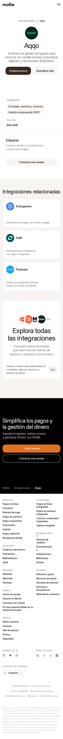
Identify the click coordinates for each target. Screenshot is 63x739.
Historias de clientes (47, 582)
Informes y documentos (43, 588)
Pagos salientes (11, 533)
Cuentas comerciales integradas (47, 520)
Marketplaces (10, 558)
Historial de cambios (42, 541)
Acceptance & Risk (12, 538)
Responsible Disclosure (41, 691)
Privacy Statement (19, 691)
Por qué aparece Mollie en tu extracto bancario (18, 608)
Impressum (32, 696)
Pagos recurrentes (12, 521)
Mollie (6, 488)
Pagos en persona (12, 516)
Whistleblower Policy (15, 696)
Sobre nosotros (11, 621)
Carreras (7, 626)
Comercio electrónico (14, 549)
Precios (6, 634)
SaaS (5, 562)
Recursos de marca (46, 578)
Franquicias (9, 553)
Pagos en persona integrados (46, 512)
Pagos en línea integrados (44, 505)
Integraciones (26, 21)
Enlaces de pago (11, 512)
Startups (7, 582)
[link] (22, 319)
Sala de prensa (10, 630)
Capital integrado (45, 525)
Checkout (8, 508)
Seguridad (8, 638)
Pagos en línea (10, 503)
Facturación (9, 525)
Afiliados (7, 574)
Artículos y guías (45, 574)
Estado (40, 562)
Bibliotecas (42, 558)
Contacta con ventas (14, 602)
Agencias (8, 578)
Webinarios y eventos (47, 594)
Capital (6, 529)
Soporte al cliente (12, 598)
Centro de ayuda (11, 594)
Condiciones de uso (41, 686)
